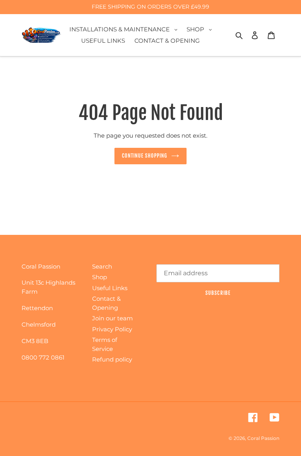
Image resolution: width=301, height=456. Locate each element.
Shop (99, 277)
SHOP (201, 29)
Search (102, 266)
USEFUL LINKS (103, 40)
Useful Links (109, 288)
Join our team (112, 318)
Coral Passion (263, 438)
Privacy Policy (112, 329)
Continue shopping (145, 156)
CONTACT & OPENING (167, 40)
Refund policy (112, 359)
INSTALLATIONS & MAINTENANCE (125, 29)
